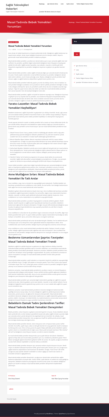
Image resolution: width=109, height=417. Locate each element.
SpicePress (62, 413)
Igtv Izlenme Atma (52, 4)
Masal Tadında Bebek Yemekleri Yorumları (89, 22)
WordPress (49, 413)
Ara (75, 41)
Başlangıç (42, 4)
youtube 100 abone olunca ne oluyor (50, 11)
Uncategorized (28, 49)
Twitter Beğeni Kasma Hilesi (85, 4)
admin (14, 49)
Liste (62, 4)
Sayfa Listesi (70, 4)
